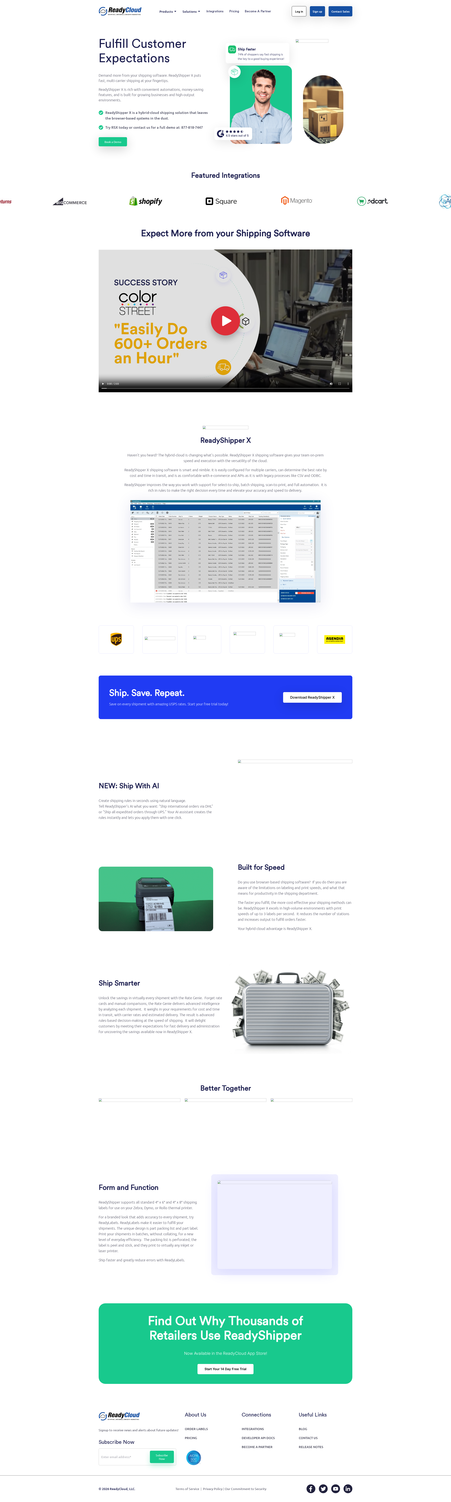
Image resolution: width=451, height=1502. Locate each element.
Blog (303, 1429)
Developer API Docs (258, 1438)
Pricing (191, 1438)
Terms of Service (187, 1489)
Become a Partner (257, 1447)
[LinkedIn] (348, 1488)
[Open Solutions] (199, 11)
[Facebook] (311, 1488)
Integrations (253, 1429)
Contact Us (308, 1438)
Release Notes (311, 1447)
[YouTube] (335, 1488)
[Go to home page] (120, 11)
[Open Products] (175, 11)
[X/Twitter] (323, 1488)
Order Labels (196, 1429)
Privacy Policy (213, 1489)
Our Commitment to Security (245, 1489)
